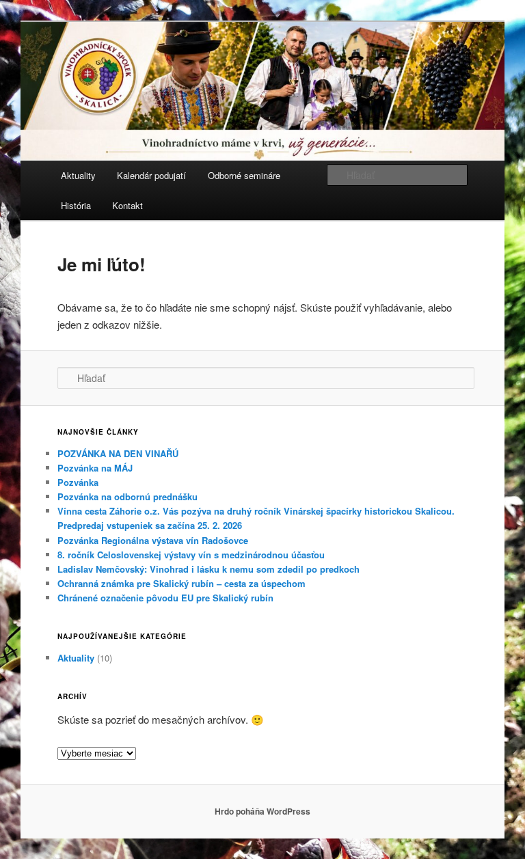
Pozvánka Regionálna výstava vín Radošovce (152, 540)
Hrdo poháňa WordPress (262, 811)
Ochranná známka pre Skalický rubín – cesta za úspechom (181, 583)
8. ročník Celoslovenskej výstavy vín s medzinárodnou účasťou (191, 554)
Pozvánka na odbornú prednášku (127, 496)
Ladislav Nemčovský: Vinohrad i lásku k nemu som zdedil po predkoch (208, 568)
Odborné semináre (244, 175)
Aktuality (78, 175)
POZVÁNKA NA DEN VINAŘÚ (117, 453)
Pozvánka (77, 482)
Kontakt (127, 205)
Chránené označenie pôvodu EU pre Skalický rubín (165, 597)
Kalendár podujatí (151, 175)
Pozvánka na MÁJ (95, 467)
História (76, 205)
